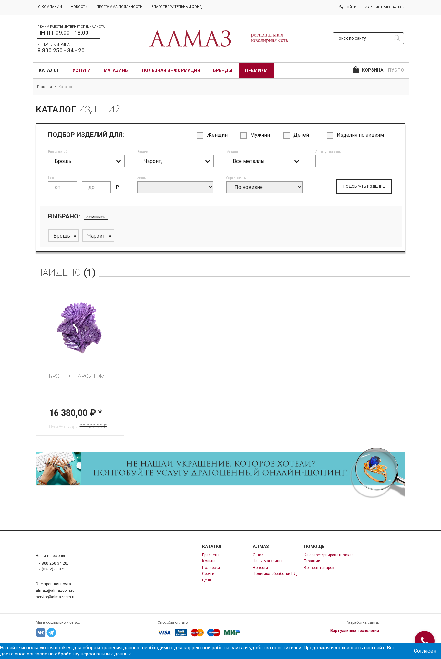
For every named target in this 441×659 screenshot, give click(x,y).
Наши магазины (267, 561)
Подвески (211, 567)
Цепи (206, 580)
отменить (96, 217)
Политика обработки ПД (275, 573)
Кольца (209, 561)
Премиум (256, 70)
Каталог (49, 70)
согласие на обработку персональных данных (79, 654)
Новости (260, 567)
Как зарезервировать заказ (329, 555)
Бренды (222, 70)
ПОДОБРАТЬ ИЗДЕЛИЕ (364, 186)
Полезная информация (171, 70)
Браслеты (210, 555)
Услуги (81, 70)
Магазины (116, 70)
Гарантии (312, 561)
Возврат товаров (319, 567)
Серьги (208, 573)
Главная (44, 87)
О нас (258, 555)
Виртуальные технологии (354, 630)
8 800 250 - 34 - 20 (61, 50)
